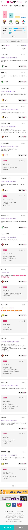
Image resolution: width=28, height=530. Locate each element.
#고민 (7, 308)
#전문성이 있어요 (13, 181)
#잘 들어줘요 (3, 272)
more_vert (26, 54)
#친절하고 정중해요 (13, 57)
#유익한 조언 (3, 341)
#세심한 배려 (11, 308)
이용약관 (6, 511)
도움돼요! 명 (22, 66)
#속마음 (7, 57)
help (21, 41)
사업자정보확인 (20, 511)
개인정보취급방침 (12, 511)
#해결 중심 (3, 126)
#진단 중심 (3, 308)
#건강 (7, 126)
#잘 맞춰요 (3, 57)
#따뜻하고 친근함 (12, 126)
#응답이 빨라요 (12, 91)
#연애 (8, 272)
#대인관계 (9, 341)
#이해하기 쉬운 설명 (13, 455)
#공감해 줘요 (3, 109)
